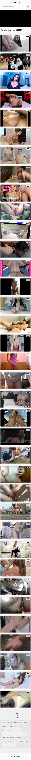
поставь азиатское (7, 723)
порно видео (15, 713)
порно (15, 711)
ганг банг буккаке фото (20, 741)
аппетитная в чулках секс (20, 734)
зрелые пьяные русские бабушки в (11, 738)
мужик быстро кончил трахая (10, 726)
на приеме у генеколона (20, 723)
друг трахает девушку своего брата (11, 730)
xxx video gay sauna (7, 741)
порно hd (15, 715)
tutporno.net (15, 2)
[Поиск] (28, 6)
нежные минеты (6, 734)
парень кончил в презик (8, 745)
